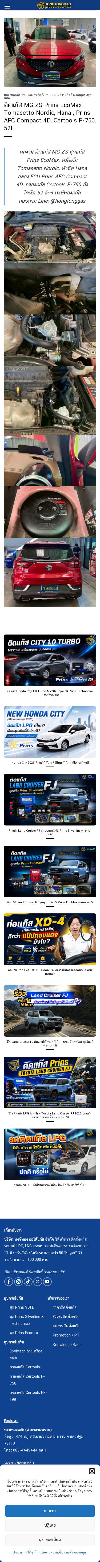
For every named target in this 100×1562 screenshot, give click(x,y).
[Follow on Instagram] (18, 1281)
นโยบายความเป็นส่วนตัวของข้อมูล (62, 1552)
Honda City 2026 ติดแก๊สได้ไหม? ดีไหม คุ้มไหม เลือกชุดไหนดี (50, 762)
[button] (92, 1471)
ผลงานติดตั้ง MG (15, 95)
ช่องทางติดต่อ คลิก (19, 1462)
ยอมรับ (50, 1510)
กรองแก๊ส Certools (25, 1367)
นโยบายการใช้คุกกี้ (24, 1552)
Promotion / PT (66, 1335)
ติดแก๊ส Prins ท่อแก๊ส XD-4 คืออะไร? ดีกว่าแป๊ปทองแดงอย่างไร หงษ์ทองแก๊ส (50, 971)
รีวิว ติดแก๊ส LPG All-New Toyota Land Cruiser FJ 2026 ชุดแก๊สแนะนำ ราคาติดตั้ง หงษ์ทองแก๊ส (50, 1115)
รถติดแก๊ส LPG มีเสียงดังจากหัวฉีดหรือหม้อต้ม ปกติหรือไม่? (50, 1184)
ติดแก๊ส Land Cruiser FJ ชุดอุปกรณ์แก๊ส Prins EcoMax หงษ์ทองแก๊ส (50, 902)
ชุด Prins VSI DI (22, 1307)
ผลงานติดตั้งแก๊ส (66, 1325)
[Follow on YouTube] (47, 1281)
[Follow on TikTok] (28, 1281)
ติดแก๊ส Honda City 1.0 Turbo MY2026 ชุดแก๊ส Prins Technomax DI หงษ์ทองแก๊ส (50, 693)
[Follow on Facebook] (8, 1281)
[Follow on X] (37, 1281)
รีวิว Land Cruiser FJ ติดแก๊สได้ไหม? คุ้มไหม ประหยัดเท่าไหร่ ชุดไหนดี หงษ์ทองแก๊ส (50, 1043)
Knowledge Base (67, 1344)
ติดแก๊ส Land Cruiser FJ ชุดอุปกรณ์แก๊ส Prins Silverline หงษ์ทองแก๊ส (50, 832)
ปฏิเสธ (50, 1525)
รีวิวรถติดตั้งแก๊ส (65, 1316)
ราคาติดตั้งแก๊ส (65, 1307)
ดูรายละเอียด (50, 1540)
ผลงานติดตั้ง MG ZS (42, 95)
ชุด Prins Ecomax (24, 1332)
